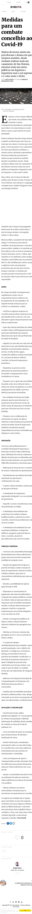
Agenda (4, 11)
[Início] (16, 7)
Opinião (18, 2)
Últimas (9, 2)
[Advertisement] (16, 208)
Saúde (4, 851)
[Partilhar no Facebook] (8, 823)
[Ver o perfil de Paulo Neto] (17, 864)
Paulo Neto (17, 868)
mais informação (4, 912)
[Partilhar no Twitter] (10, 823)
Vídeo (13, 11)
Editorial (23, 11)
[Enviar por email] (13, 823)
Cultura (27, 2)
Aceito (25, 910)
